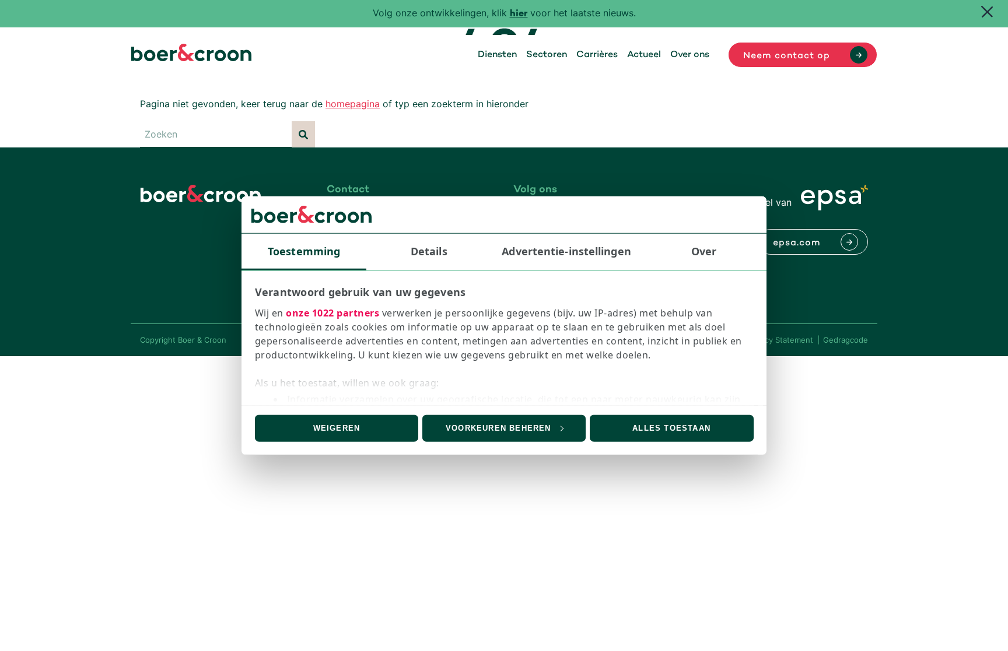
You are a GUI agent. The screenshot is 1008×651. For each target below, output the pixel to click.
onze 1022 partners (332, 313)
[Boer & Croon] (191, 58)
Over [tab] (703, 251)
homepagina (353, 104)
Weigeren (336, 428)
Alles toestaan (671, 428)
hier (519, 14)
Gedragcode (845, 339)
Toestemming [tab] (304, 251)
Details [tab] (429, 251)
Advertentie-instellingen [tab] (566, 251)
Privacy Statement (780, 339)
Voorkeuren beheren (498, 428)
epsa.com (797, 243)
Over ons (689, 54)
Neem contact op (786, 56)
